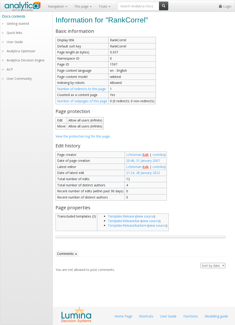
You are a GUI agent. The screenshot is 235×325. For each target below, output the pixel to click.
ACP (10, 69)
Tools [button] (103, 6)
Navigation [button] (56, 6)
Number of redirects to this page (81, 89)
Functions (190, 316)
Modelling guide (216, 316)
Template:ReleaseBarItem (127, 225)
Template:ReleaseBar (124, 221)
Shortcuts (146, 316)
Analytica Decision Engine (26, 60)
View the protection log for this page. (83, 136)
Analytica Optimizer (21, 51)
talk (146, 154)
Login (226, 6)
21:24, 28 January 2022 (143, 173)
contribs (158, 154)
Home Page (123, 316)
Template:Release (121, 216)
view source (145, 216)
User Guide (15, 42)
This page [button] (82, 6)
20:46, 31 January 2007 (143, 160)
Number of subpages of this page (82, 101)
